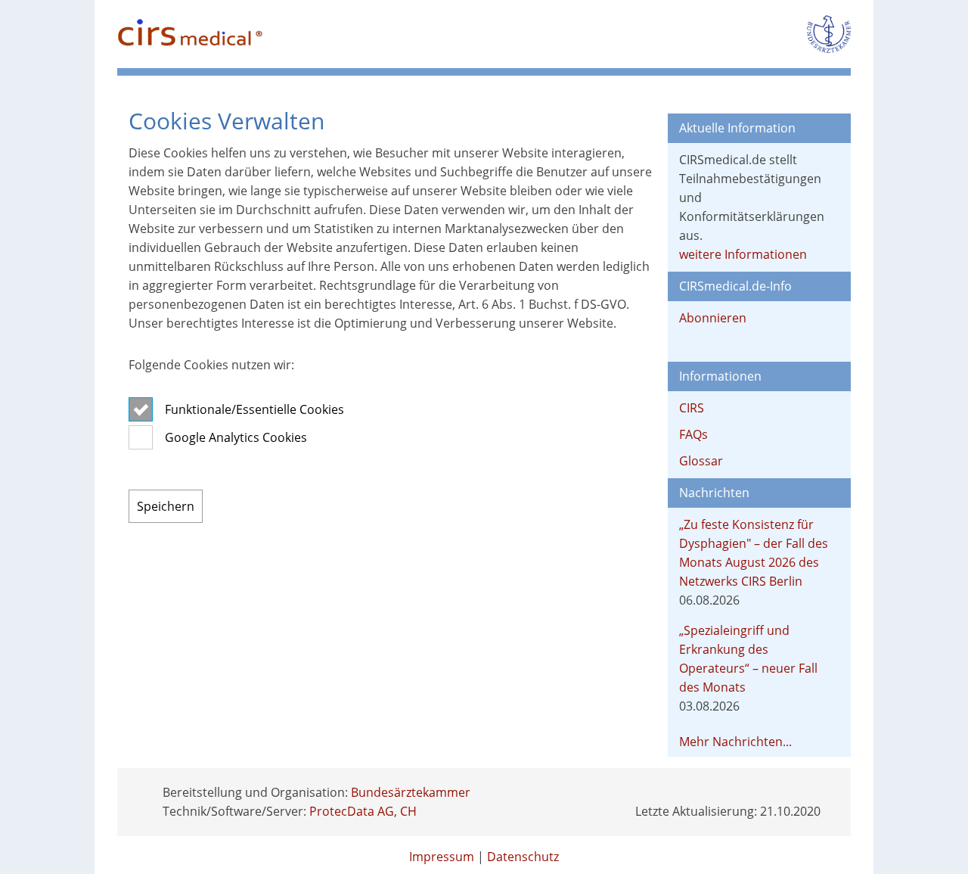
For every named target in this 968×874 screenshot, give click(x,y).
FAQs (693, 434)
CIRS (691, 408)
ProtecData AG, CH (363, 811)
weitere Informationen (743, 254)
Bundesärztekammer (410, 792)
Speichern (165, 506)
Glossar (701, 461)
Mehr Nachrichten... (735, 741)
